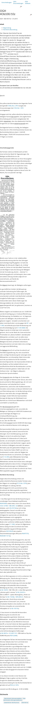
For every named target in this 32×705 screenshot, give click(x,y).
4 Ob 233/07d (20, 592)
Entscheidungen (7, 2)
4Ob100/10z (25, 702)
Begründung (7, 28)
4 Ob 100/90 (4, 590)
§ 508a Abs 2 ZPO (13, 106)
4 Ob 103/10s (15, 608)
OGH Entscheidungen (18, 2)
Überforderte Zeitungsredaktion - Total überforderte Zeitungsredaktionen (14, 699)
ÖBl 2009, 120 (13, 506)
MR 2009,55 (19, 597)
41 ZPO (16, 685)
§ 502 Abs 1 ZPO (18, 108)
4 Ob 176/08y (10, 597)
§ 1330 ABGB (21, 328)
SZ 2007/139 (13, 633)
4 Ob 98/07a (4, 633)
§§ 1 (28, 323)
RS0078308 (3, 503)
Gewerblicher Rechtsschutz (11, 702)
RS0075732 (25, 533)
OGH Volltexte (27, 2)
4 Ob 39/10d (12, 508)
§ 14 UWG (6, 457)
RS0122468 (13, 635)
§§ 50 (12, 685)
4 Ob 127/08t (4, 506)
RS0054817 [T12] (5, 536)
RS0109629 (9, 531)
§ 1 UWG (12, 524)
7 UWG (2, 325)
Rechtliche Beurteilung (10, 30)
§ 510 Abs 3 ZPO (22, 483)
